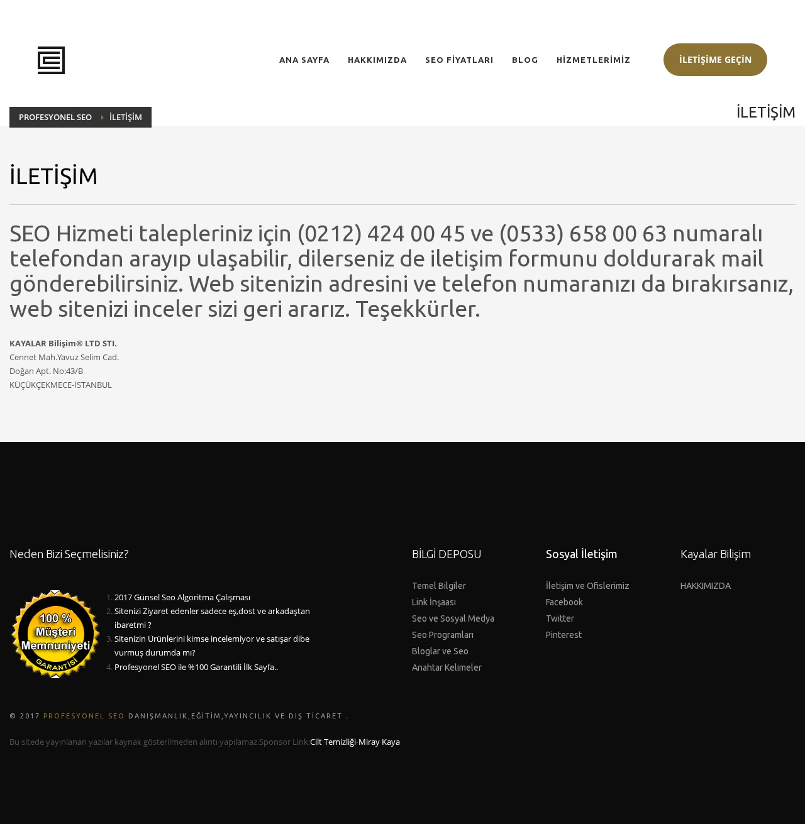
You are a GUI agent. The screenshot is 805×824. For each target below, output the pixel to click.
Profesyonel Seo (84, 716)
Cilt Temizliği (333, 741)
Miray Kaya (379, 741)
